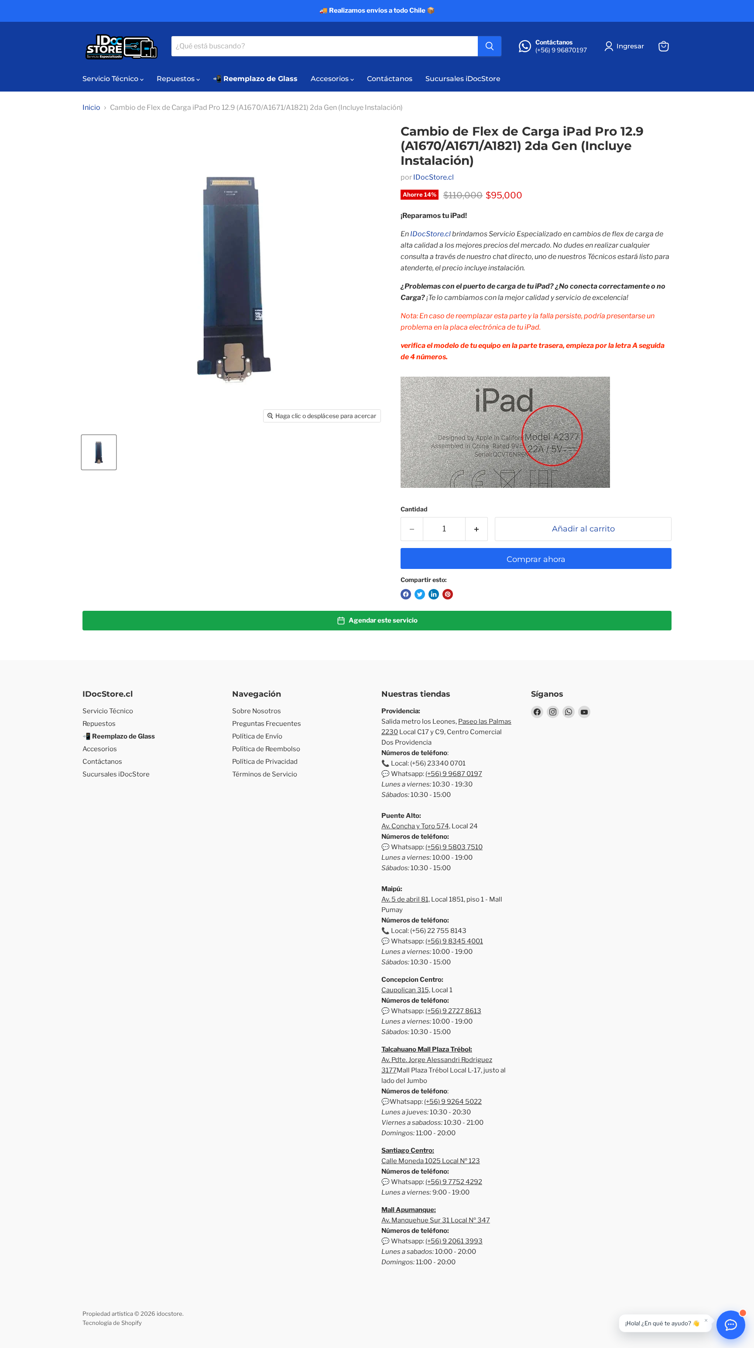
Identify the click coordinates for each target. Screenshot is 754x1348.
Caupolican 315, (405, 990)
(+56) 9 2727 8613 (453, 1011)
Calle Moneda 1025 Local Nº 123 (430, 1161)
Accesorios (330, 79)
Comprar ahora (536, 559)
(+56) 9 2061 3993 (454, 1241)
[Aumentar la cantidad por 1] (477, 529)
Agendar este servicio (383, 620)
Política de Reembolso (266, 749)
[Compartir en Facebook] (406, 594)
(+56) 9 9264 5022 (453, 1102)
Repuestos (176, 79)
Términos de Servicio (264, 774)
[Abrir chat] (730, 1325)
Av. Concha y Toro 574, (415, 826)
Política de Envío (257, 736)
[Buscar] (489, 46)
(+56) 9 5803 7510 (454, 847)
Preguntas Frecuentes (266, 724)
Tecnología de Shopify (112, 1322)
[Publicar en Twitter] (420, 594)
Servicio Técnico (111, 79)
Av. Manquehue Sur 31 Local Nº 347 (435, 1220)
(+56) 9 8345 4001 (454, 941)
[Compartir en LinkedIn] (433, 594)
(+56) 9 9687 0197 (453, 774)
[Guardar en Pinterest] (447, 594)
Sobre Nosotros (256, 711)
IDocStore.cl (433, 177)
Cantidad (414, 509)
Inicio (91, 108)
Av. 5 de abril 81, (405, 899)
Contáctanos (389, 79)
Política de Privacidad (265, 762)
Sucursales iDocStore (462, 79)
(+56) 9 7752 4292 (453, 1182)
